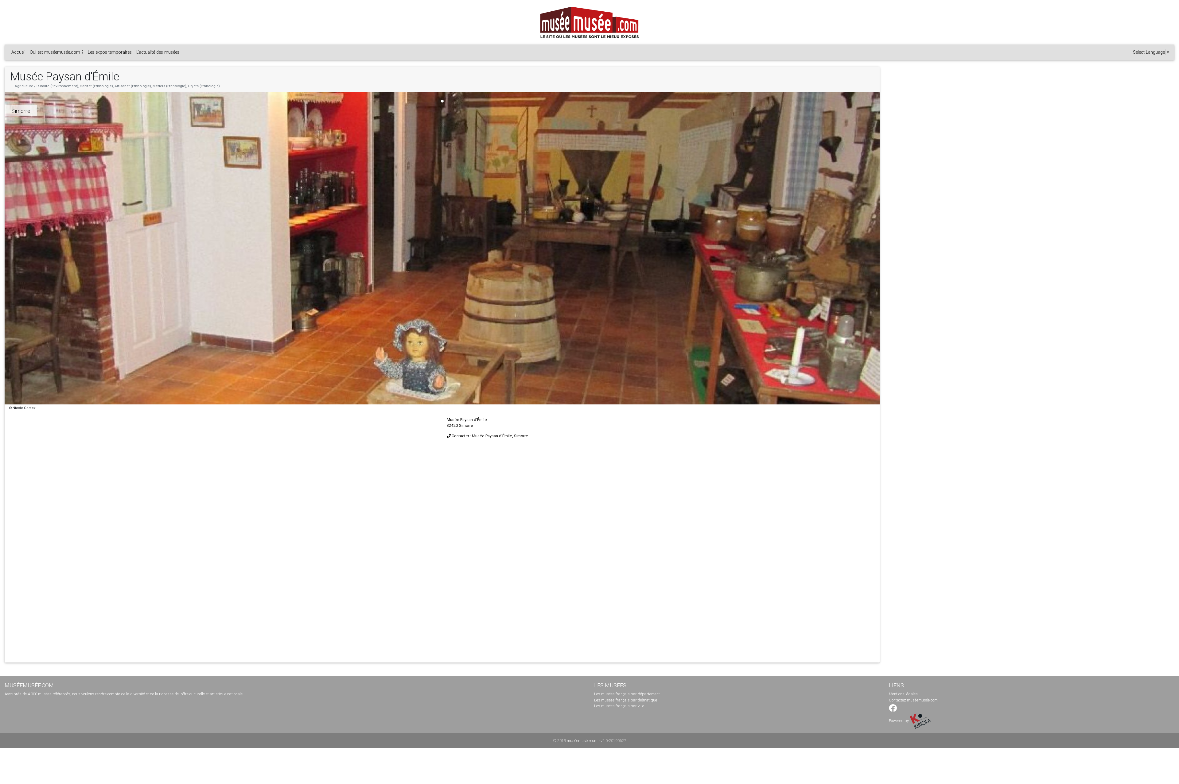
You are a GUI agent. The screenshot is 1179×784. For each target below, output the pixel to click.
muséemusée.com (582, 740)
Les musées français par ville (619, 706)
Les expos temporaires (110, 52)
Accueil (18, 52)
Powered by (899, 720)
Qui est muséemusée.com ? (57, 52)
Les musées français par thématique (625, 700)
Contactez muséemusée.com (913, 700)
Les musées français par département (627, 694)
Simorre (20, 110)
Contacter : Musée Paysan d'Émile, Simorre (490, 435)
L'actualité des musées (157, 52)
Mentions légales (903, 694)
